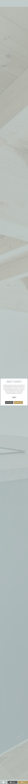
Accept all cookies (18, 402)
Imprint (20, 393)
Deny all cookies (9, 402)
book (24, 782)
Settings (14, 397)
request (13, 782)
